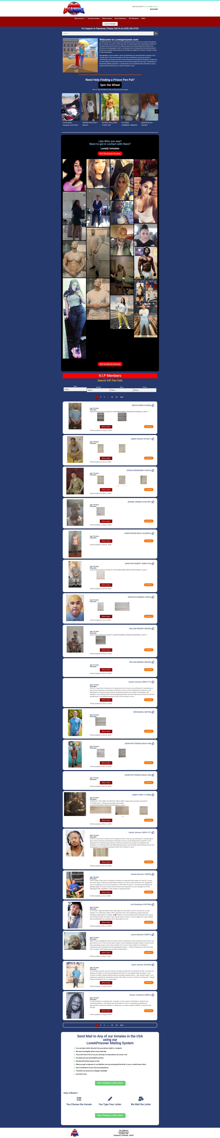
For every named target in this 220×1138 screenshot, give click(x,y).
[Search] (156, 33)
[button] (65, 55)
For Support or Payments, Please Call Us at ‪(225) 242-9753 (110, 28)
